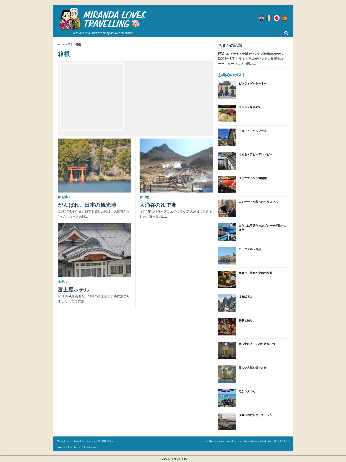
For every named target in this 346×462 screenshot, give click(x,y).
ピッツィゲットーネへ (253, 83)
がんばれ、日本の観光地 (87, 204)
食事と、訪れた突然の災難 (255, 273)
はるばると (246, 296)
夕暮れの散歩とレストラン (255, 415)
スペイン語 (284, 18)
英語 (261, 18)
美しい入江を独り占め (253, 367)
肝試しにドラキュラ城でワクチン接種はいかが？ (251, 54)
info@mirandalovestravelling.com (223, 441)
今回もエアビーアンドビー (255, 154)
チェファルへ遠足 (250, 249)
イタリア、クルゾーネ (253, 131)
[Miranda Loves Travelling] (103, 19)
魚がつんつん (247, 391)
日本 (70, 44)
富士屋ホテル (74, 289)
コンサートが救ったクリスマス (258, 202)
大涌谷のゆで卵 (158, 204)
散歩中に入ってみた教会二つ (257, 344)
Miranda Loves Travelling (71, 441)
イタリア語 (269, 18)
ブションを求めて (250, 107)
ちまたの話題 (230, 45)
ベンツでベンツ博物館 (253, 178)
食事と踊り (246, 320)
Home (61, 44)
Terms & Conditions (85, 447)
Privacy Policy (64, 447)
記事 (65, 197)
